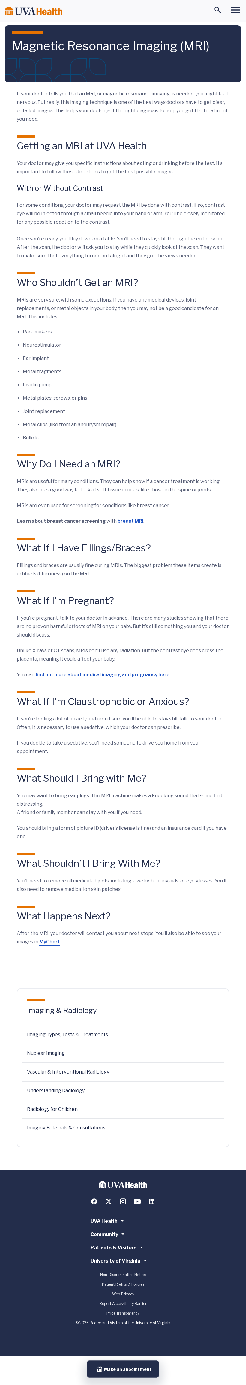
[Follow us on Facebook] (94, 1201)
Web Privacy (123, 1294)
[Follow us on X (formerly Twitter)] (108, 1201)
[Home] (33, 11)
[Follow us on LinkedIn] (151, 1201)
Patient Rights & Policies (123, 1284)
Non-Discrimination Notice (123, 1274)
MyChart (49, 942)
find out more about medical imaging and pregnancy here (102, 674)
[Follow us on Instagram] (123, 1201)
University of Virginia (115, 1261)
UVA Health (104, 1221)
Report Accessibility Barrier (123, 1303)
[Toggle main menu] (235, 10)
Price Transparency (123, 1313)
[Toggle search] (217, 10)
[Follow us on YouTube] (137, 1201)
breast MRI (130, 521)
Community (104, 1234)
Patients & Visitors (113, 1247)
